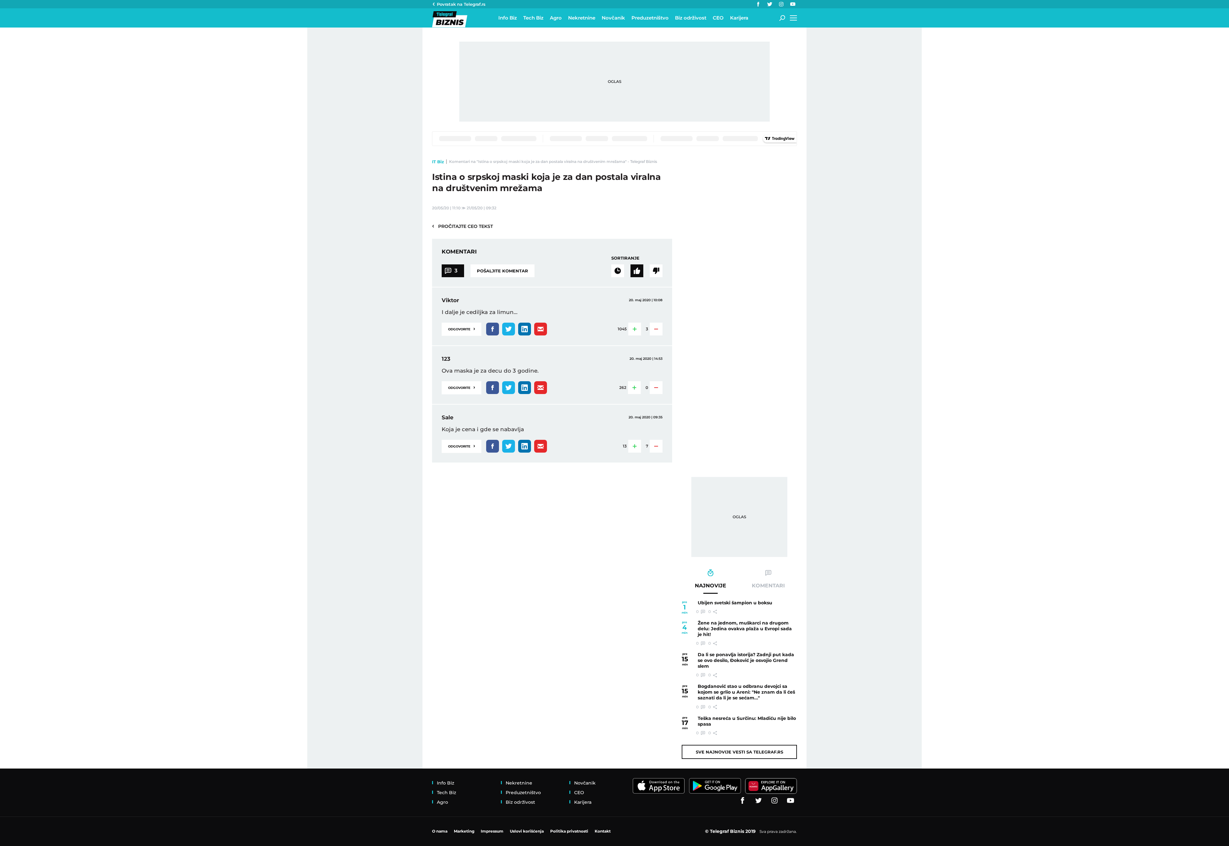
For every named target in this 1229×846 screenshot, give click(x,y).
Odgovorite (461, 329)
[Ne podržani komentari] (656, 270)
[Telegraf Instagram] (781, 4)
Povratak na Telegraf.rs (461, 4)
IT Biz (438, 161)
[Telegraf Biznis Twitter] (770, 4)
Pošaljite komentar (502, 270)
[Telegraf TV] (793, 4)
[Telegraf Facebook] (758, 4)
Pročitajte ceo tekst (462, 226)
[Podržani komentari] (637, 270)
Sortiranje (625, 258)
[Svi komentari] (617, 270)
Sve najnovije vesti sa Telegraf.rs (739, 751)
